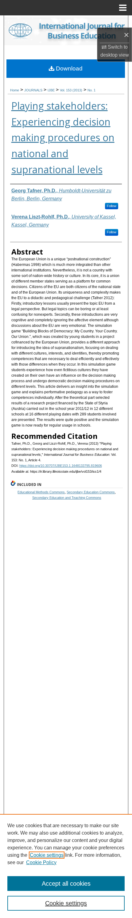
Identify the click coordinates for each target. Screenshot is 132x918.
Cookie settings (47, 855)
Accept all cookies (66, 883)
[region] (66, 866)
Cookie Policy (41, 862)
